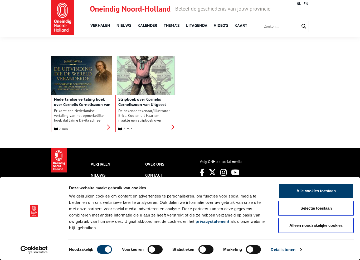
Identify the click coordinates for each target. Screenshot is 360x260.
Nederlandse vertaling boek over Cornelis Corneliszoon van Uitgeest (82, 104)
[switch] (155, 249)
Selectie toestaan (316, 208)
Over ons (154, 164)
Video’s (221, 25)
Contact (153, 175)
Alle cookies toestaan (316, 191)
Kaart (241, 25)
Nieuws (123, 25)
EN (306, 3)
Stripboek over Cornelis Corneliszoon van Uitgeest (142, 102)
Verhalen (100, 25)
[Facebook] (202, 172)
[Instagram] (223, 172)
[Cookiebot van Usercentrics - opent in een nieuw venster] (34, 250)
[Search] (303, 26)
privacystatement (212, 221)
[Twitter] (212, 172)
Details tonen (283, 249)
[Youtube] (235, 172)
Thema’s (171, 25)
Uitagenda (196, 25)
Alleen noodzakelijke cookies (316, 225)
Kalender (147, 25)
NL (299, 3)
